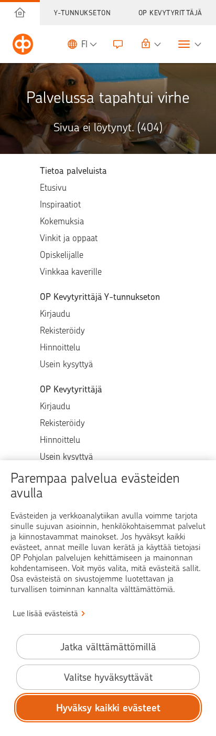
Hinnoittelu (60, 347)
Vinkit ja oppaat (69, 238)
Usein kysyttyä (66, 364)
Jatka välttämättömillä (108, 647)
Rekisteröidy (62, 330)
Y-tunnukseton (82, 12)
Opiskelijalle (61, 255)
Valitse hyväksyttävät (108, 677)
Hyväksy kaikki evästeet (108, 708)
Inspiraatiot (60, 204)
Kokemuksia (62, 221)
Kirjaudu (55, 313)
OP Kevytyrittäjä (170, 12)
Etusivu (53, 187)
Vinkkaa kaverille (71, 271)
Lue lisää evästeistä (45, 613)
